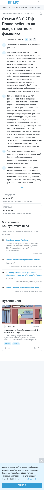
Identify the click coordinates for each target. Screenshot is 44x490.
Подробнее (32, 479)
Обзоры (16, 343)
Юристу (7, 343)
